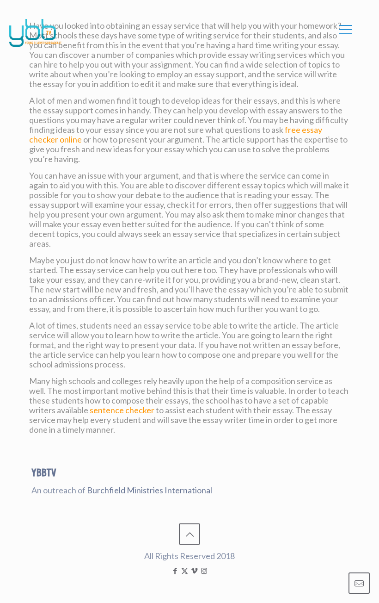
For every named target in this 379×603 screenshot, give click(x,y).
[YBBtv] (35, 33)
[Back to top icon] (189, 534)
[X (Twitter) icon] (184, 570)
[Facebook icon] (174, 570)
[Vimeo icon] (194, 570)
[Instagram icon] (204, 570)
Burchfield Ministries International (149, 490)
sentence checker (122, 410)
